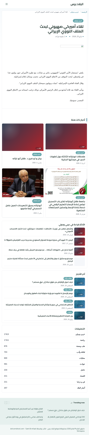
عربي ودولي (74, 12)
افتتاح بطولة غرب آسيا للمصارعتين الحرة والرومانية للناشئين (25, 410)
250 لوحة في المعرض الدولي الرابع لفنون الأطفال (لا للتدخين (66, 418)
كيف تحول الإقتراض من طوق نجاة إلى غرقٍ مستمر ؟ (66, 410)
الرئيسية (84, 12)
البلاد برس (77, 4)
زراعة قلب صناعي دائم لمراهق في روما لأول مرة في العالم (24, 418)
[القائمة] (7, 4)
